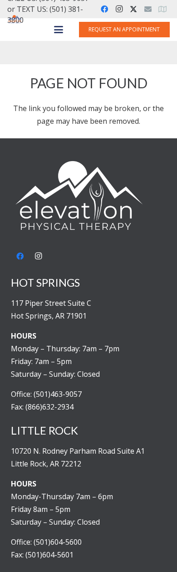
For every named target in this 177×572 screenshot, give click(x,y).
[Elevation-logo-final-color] (15, 19)
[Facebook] (104, 9)
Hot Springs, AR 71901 (49, 316)
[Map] (162, 9)
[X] (133, 9)
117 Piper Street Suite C (51, 303)
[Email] (148, 9)
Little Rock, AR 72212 (46, 464)
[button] (58, 29)
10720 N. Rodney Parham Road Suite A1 (78, 451)
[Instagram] (119, 9)
